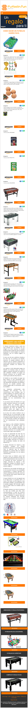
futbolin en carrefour (14, 653)
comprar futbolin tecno (13, 674)
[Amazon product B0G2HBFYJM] (13, 168)
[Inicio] (14, 9)
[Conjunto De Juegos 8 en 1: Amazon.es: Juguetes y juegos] (13, 543)
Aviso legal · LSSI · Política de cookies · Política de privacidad (14, 697)
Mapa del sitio (14, 699)
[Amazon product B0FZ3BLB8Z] (13, 118)
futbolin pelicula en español (14, 631)
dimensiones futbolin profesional (14, 610)
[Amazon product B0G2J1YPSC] (13, 143)
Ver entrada (14, 517)
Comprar (19, 51)
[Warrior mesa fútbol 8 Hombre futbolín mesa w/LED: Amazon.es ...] (13, 560)
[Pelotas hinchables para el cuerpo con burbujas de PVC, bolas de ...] (13, 509)
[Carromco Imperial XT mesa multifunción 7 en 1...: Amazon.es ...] (13, 526)
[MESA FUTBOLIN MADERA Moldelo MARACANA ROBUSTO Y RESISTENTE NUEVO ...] (13, 576)
